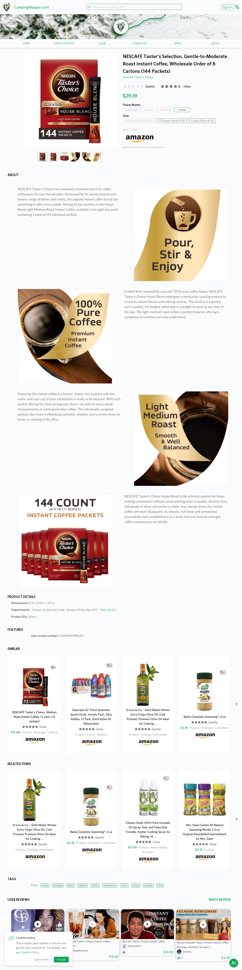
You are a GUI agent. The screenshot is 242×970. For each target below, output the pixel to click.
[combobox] (134, 7)
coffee (95, 885)
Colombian (131, 110)
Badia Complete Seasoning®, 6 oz (205, 717)
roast (160, 885)
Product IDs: (24, 617)
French (148, 110)
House (182, 110)
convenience (110, 885)
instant (136, 885)
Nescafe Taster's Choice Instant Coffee (143, 941)
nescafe (148, 885)
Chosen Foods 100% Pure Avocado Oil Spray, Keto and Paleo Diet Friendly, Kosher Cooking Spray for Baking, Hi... (148, 829)
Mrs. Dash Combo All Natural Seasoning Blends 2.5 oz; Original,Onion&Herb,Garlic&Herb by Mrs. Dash (204, 832)
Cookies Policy (30, 952)
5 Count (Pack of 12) (201, 121)
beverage (58, 885)
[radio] (125, 86)
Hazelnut (165, 110)
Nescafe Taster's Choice (138, 77)
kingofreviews (80, 950)
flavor (124, 885)
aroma (45, 885)
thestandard (134, 946)
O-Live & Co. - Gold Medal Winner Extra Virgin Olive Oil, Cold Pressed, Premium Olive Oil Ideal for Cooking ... (148, 717)
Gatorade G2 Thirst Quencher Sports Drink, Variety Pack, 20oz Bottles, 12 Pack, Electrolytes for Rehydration (91, 717)
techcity (187, 951)
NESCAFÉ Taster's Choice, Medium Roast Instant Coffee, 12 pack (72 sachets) (34, 716)
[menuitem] (226, 7)
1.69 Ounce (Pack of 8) (139, 121)
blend (70, 885)
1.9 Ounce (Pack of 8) (171, 121)
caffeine (82, 885)
